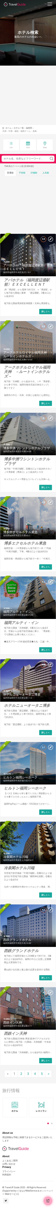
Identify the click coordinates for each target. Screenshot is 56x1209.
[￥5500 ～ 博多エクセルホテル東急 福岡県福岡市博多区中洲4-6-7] (28, 518)
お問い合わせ (8, 1164)
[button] (48, 1201)
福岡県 (29, 128)
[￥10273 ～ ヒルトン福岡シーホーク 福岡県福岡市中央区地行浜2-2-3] (28, 763)
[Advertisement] (28, 95)
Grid (28, 147)
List (11, 147)
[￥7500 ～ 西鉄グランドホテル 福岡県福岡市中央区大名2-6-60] (28, 925)
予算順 (22, 172)
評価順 (34, 172)
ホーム (8, 128)
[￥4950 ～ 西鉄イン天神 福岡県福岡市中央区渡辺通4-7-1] (28, 1008)
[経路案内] (50, 239)
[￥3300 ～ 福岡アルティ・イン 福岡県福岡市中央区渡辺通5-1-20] (28, 597)
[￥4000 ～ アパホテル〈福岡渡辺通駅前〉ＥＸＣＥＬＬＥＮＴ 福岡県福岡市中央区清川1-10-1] (28, 254)
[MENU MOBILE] (49, 4)
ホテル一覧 (19, 128)
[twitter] (6, 1201)
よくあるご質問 (10, 1160)
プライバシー (8, 1171)
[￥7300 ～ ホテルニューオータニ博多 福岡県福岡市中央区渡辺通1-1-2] (28, 680)
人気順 (45, 172)
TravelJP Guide (17, 4)
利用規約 (6, 1174)
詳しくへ (46, 311)
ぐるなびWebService (27, 1190)
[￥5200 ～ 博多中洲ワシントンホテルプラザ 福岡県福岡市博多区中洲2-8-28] (28, 434)
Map (45, 147)
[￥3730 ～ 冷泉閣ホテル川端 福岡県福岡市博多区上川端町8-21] (28, 842)
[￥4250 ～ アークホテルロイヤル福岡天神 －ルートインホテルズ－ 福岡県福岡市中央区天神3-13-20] (28, 342)
